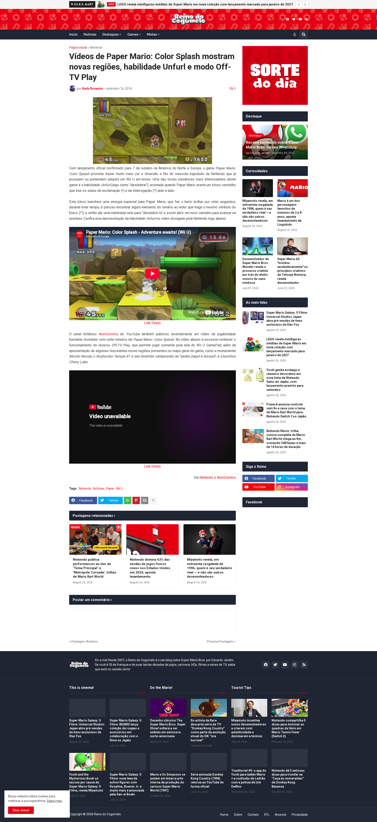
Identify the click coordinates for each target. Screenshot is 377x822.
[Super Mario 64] (292, 246)
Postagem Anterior (84, 641)
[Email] (144, 500)
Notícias (98, 488)
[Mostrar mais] (153, 500)
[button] (299, 4)
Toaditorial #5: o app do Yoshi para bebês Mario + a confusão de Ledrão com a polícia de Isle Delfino (248, 778)
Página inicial (78, 47)
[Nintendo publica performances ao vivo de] (95, 539)
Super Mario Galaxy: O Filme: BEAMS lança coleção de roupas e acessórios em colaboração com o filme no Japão (126, 730)
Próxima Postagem (220, 641)
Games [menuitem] (132, 34)
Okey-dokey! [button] (20, 810)
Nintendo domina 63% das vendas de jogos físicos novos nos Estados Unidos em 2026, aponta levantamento (150, 568)
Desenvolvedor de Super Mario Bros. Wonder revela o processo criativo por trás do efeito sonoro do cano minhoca (255, 270)
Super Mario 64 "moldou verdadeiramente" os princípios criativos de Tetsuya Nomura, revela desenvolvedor (292, 270)
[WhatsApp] (127, 500)
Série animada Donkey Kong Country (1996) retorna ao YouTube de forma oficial (207, 780)
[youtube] (300, 19)
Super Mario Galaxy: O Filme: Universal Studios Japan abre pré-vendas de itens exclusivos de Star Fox (287, 318)
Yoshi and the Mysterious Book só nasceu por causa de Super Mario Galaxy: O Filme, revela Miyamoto (86, 782)
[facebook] (287, 19)
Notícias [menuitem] (90, 34)
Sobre (238, 814)
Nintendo (96, 47)
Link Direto (152, 323)
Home (224, 814)
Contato (253, 814)
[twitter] (293, 19)
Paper (110, 488)
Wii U (119, 488)
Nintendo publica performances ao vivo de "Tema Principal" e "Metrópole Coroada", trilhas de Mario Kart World (94, 568)
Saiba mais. (55, 801)
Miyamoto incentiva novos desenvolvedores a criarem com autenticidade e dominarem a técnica (248, 728)
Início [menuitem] (73, 34)
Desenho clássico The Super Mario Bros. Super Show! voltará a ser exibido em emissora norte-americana (168, 728)
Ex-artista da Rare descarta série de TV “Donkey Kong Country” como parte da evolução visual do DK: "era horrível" (208, 730)
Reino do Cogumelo (107, 814)
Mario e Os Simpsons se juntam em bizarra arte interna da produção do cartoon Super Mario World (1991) (167, 782)
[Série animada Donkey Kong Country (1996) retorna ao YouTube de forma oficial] (209, 762)
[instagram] (294, 665)
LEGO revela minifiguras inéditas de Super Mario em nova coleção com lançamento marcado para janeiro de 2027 (205, 4)
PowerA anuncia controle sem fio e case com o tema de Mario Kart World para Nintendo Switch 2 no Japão (286, 410)
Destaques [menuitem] (110, 34)
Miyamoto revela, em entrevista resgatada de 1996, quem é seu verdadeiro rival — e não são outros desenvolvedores (209, 568)
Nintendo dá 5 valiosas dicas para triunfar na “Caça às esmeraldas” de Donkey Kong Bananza (288, 778)
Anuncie (280, 814)
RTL (266, 814)
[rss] (306, 19)
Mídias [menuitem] (152, 34)
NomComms (108, 334)
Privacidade (300, 814)
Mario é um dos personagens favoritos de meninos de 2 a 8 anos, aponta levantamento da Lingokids (289, 212)
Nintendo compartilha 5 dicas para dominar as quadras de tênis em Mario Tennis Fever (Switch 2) (289, 728)
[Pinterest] (136, 500)
